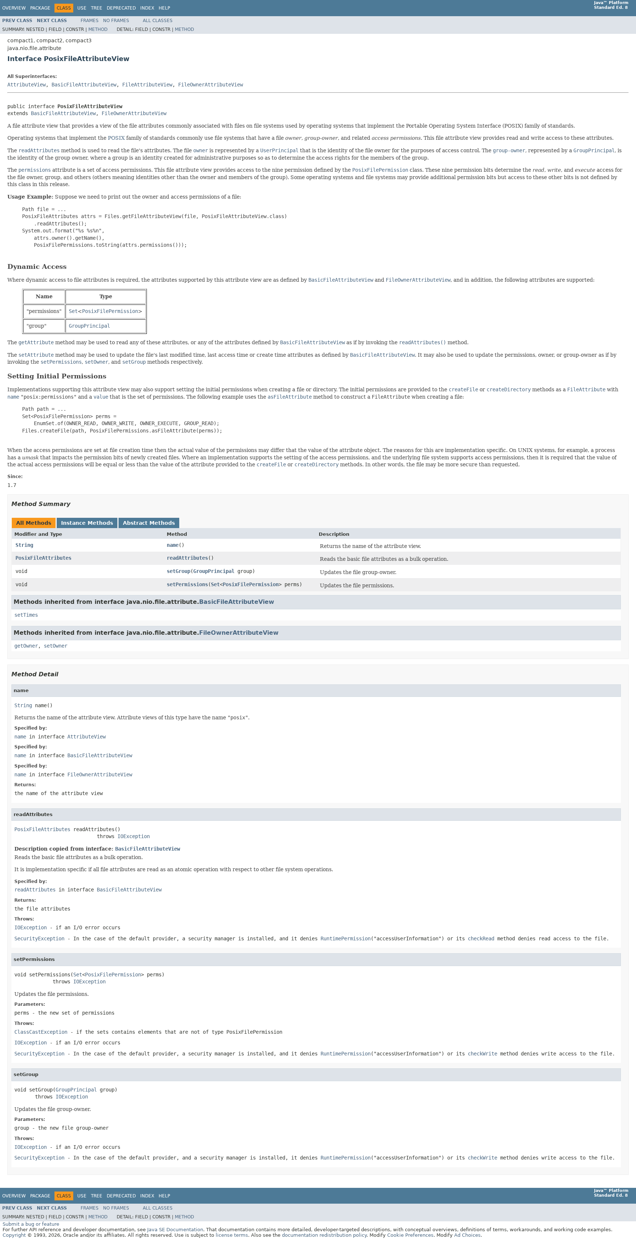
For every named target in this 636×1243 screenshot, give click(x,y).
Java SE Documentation (175, 1229)
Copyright (14, 1235)
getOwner (26, 646)
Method (97, 29)
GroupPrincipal (213, 571)
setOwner (55, 646)
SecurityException (39, 938)
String (24, 545)
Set (215, 584)
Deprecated (121, 8)
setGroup (178, 571)
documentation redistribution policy (324, 1235)
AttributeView (26, 85)
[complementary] (410, 1235)
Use (81, 8)
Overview (14, 8)
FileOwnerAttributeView (210, 85)
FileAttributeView (147, 85)
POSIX (116, 138)
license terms (232, 1235)
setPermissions (187, 584)
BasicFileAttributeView (84, 85)
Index (147, 8)
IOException (133, 836)
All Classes (158, 20)
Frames (90, 20)
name (173, 545)
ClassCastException (40, 1032)
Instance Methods (87, 523)
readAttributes (187, 558)
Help (164, 8)
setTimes (26, 615)
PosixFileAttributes (43, 558)
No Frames (116, 20)
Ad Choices (467, 1235)
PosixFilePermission (251, 584)
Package (40, 8)
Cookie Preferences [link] (410, 1235)
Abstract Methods (149, 523)
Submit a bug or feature (31, 1224)
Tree (96, 8)
